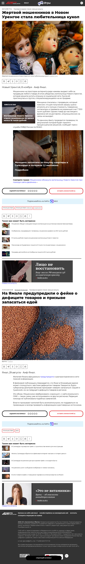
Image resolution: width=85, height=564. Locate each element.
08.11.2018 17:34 (7, 9)
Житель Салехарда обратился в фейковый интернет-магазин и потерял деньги (39, 453)
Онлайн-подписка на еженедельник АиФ (54, 513)
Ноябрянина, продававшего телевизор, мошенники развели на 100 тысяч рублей (40, 231)
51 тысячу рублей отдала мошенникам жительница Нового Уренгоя (35, 238)
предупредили (47, 377)
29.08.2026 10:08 (7, 290)
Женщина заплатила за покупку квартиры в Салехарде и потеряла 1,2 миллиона (41, 164)
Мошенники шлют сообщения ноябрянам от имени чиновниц (33, 468)
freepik (10, 361)
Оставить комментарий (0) (66, 191)
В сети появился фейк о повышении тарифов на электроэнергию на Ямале (37, 475)
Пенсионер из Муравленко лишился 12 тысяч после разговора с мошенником (39, 245)
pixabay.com (53, 76)
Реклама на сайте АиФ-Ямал (28, 513)
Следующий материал (43, 558)
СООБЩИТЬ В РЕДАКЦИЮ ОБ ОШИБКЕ (30, 515)
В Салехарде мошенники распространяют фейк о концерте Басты (34, 460)
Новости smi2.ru (9, 283)
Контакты (73, 513)
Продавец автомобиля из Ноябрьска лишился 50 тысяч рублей (33, 252)
